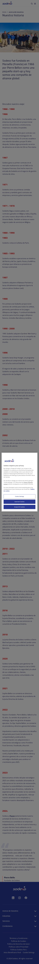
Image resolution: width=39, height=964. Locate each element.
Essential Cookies (19, 501)
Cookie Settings (19, 496)
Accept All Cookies (19, 507)
